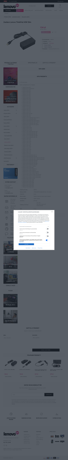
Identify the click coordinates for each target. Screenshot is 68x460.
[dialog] (34, 230)
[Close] (52, 212)
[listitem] (34, 226)
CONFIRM (26, 244)
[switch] (47, 229)
